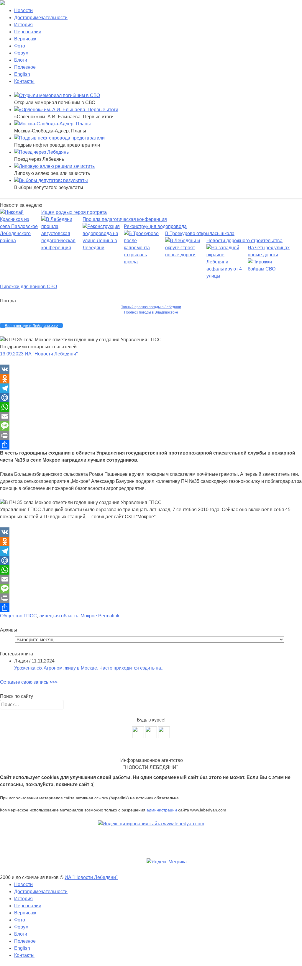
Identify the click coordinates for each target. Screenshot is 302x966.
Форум (21, 52)
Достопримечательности (41, 17)
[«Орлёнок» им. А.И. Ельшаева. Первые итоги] (66, 109)
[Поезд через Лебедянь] (41, 152)
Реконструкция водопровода (155, 226)
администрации (162, 810)
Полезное (25, 67)
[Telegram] (151, 388)
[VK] (151, 369)
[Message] (151, 426)
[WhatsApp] (151, 407)
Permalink (108, 615)
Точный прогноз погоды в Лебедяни (151, 307)
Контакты (24, 81)
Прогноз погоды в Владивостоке (151, 312)
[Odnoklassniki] (151, 378)
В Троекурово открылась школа (199, 233)
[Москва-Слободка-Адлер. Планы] (52, 123)
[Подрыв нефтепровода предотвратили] (59, 137)
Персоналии (27, 31)
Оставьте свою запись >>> (29, 682)
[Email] (151, 416)
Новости (23, 10)
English (22, 74)
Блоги (20, 60)
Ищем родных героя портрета (74, 212)
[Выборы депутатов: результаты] (51, 180)
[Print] (151, 435)
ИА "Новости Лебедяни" (91, 877)
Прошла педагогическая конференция (125, 219)
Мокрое (89, 615)
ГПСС (30, 615)
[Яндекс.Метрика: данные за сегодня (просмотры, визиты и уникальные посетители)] (167, 861)
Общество (11, 615)
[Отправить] (151, 445)
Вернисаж (25, 38)
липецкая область (58, 615)
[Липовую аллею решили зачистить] (54, 166)
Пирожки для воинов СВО (28, 286)
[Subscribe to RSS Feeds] (164, 736)
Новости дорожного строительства (244, 240)
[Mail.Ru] (151, 397)
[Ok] (151, 736)
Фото (19, 45)
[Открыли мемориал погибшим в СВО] (57, 95)
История (23, 24)
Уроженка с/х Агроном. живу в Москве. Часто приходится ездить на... (89, 667)
